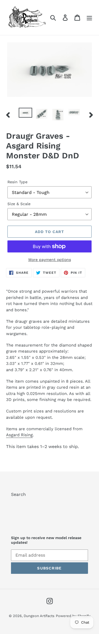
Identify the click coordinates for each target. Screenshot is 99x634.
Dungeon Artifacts (39, 616)
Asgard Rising (19, 434)
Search (18, 494)
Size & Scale (19, 204)
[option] (25, 113)
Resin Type (17, 182)
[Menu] (89, 17)
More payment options (49, 259)
